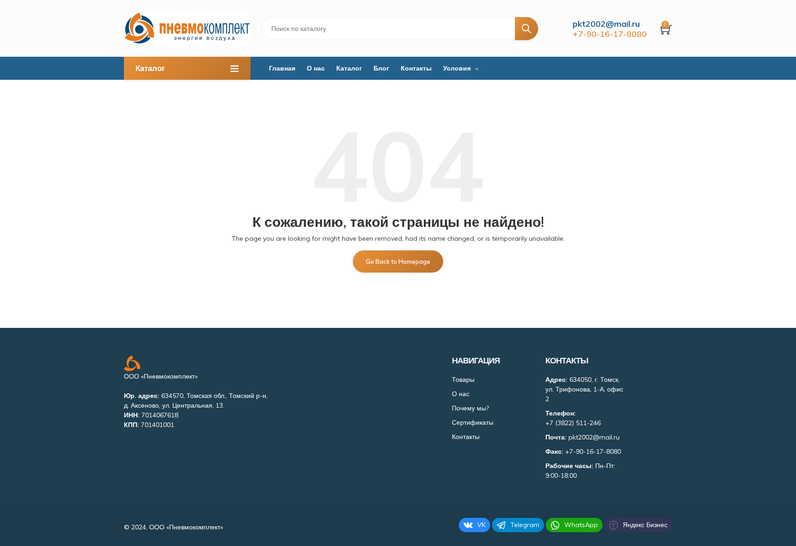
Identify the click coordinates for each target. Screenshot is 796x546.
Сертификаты (472, 422)
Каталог (349, 68)
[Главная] (187, 28)
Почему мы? (470, 408)
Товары (463, 379)
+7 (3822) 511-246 (573, 423)
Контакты (416, 68)
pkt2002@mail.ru (606, 23)
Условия (457, 68)
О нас (316, 68)
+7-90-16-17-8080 (610, 34)
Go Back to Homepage (398, 261)
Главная (282, 68)
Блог (381, 68)
